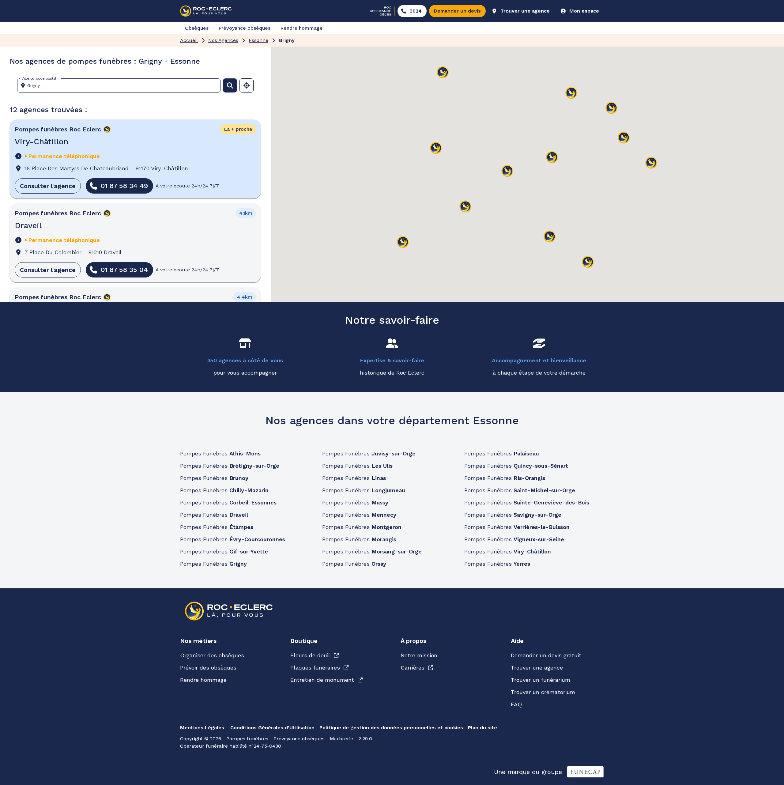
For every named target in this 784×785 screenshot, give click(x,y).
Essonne (258, 40)
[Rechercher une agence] (230, 85)
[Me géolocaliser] (246, 85)
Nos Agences (223, 40)
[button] (507, 171)
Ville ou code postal (38, 78)
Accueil (189, 40)
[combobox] (121, 85)
